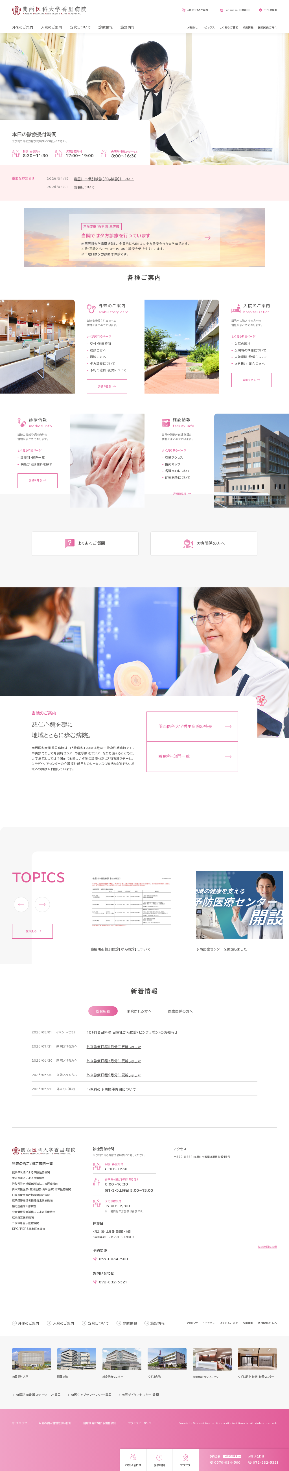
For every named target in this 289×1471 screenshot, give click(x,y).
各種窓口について (178, 470)
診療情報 (130, 1323)
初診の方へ (98, 350)
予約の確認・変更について (108, 370)
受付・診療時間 (100, 343)
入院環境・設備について (251, 356)
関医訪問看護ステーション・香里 (38, 1394)
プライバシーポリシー (141, 1423)
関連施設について (178, 477)
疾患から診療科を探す (36, 464)
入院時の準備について (250, 350)
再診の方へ (98, 356)
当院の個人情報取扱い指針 (55, 1423)
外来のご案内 (29, 1323)
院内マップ (172, 464)
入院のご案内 (63, 1323)
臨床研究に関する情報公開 (100, 1423)
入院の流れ (243, 343)
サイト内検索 (270, 10)
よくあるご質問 (229, 1323)
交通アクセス (174, 457)
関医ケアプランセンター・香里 (91, 1394)
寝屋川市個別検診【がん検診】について (104, 179)
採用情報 (248, 1323)
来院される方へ (139, 1011)
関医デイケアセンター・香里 (140, 1394)
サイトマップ (19, 1423)
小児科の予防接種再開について (111, 1089)
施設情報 (157, 1323)
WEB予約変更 (231, 1456)
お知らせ (192, 1323)
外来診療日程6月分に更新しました (114, 1075)
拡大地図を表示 (267, 1247)
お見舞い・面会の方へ (250, 363)
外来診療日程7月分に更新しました (114, 1060)
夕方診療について (102, 363)
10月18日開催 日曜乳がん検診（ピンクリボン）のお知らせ (132, 1032)
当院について (98, 1323)
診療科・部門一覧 (33, 457)
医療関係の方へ (180, 1011)
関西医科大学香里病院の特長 (185, 726)
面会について (84, 187)
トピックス (209, 1323)
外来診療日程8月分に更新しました (114, 1046)
